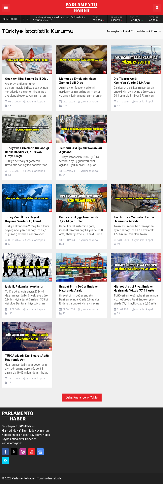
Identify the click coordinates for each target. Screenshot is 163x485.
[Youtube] (31, 451)
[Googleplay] (5, 460)
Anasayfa (113, 31)
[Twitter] (14, 451)
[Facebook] (5, 451)
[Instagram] (22, 451)
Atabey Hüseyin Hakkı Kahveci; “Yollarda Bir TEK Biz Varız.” (60, 19)
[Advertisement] (136, 143)
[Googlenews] (40, 451)
